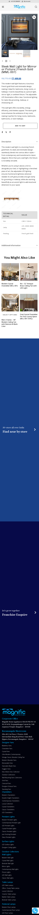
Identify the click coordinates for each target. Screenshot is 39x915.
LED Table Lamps (7, 885)
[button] (36, 7)
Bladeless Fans (7, 746)
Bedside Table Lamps (9, 900)
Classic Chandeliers (8, 809)
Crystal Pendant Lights (9, 828)
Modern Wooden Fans (9, 760)
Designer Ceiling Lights (9, 847)
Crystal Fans (6, 751)
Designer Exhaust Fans (9, 786)
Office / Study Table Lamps (10, 888)
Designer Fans (8, 742)
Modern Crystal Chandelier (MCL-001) (10, 285)
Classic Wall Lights (8, 878)
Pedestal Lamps (9, 904)
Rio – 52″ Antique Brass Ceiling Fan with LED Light (28, 286)
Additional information (11, 245)
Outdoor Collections (8, 775)
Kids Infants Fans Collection (11, 772)
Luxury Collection (7, 804)
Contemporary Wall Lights (10, 869)
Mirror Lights (6, 866)
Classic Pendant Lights (9, 831)
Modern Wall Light (8, 858)
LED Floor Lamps (7, 913)
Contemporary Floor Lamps (11, 910)
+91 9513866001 (15, 1)
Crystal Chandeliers (8, 807)
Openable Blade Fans (9, 766)
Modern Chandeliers (8, 795)
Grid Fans (5, 780)
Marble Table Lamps (8, 897)
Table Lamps (7, 882)
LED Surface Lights (8, 844)
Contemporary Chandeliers (10, 801)
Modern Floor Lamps (9, 907)
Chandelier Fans (7, 748)
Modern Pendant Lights (9, 820)
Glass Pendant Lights (8, 837)
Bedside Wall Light (8, 863)
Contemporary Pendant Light (11, 823)
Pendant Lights (8, 816)
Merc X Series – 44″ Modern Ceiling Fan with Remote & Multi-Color (10, 323)
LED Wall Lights (7, 875)
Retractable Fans (7, 763)
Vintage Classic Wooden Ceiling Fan (13, 757)
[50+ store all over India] (19, 430)
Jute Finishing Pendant (9, 834)
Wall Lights (6, 854)
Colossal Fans (6, 783)
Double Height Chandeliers (10, 798)
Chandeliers (7, 792)
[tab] (20, 141)
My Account (27, 1)
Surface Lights (8, 841)
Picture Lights (6, 872)
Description (6, 141)
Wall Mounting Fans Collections (12, 778)
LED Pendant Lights (8, 826)
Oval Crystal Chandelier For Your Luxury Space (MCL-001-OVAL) (29, 316)
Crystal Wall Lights (7, 860)
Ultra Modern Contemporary (11, 754)
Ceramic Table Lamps (9, 894)
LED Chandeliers (7, 812)
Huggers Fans (6, 769)
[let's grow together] (19, 613)
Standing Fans (6, 789)
